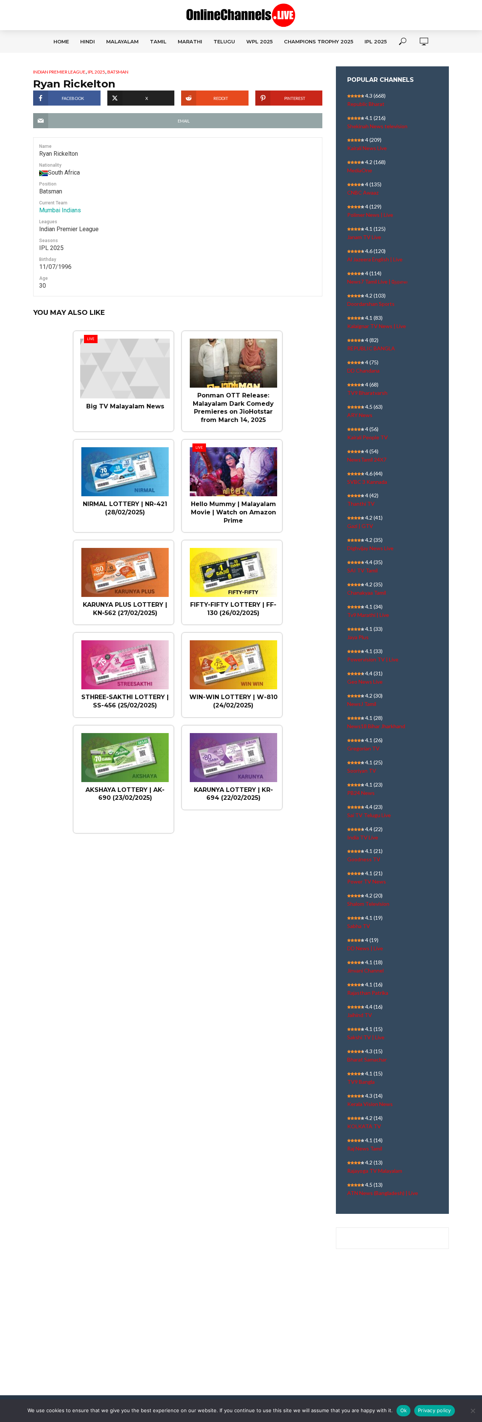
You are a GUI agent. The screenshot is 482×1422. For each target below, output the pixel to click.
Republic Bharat (365, 104)
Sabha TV (358, 926)
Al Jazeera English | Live (375, 259)
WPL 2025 (259, 41)
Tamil (158, 41)
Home (61, 41)
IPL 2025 (376, 41)
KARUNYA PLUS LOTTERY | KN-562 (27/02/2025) (125, 609)
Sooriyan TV (361, 770)
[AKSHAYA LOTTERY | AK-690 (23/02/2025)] (125, 754)
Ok (403, 1410)
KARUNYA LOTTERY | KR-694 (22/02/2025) (233, 794)
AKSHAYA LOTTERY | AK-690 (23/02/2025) (125, 794)
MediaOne (359, 170)
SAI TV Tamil (362, 570)
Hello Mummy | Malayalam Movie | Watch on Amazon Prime (233, 512)
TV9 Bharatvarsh (367, 393)
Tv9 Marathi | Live (368, 615)
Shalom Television (368, 903)
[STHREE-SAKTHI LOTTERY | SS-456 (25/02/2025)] (125, 661)
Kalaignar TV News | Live (376, 326)
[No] (472, 1410)
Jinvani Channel (365, 970)
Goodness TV (363, 859)
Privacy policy (434, 1410)
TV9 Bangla (361, 1081)
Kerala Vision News (370, 1104)
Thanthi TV (361, 503)
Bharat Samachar (367, 1059)
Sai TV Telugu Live (369, 815)
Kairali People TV (367, 437)
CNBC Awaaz (362, 192)
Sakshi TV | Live (365, 1037)
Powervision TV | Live (372, 659)
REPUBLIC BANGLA (371, 348)
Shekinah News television (377, 126)
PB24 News (361, 793)
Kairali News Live (367, 148)
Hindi (87, 41)
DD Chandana (363, 370)
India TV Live (362, 837)
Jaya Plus (358, 637)
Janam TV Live (364, 237)
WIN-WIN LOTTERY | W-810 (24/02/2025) (233, 701)
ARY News (359, 415)
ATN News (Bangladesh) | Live (382, 1193)
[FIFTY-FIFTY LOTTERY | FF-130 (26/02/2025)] (233, 568)
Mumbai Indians (60, 210)
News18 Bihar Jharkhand (376, 726)
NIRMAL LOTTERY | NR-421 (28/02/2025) (125, 508)
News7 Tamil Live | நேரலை (377, 281)
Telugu (224, 41)
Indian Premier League (59, 72)
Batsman (117, 72)
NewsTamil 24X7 (366, 459)
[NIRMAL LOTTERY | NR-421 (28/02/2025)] (125, 468)
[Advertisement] (241, 1329)
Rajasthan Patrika (367, 992)
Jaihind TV (359, 1015)
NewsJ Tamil (361, 704)
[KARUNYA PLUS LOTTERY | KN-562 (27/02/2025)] (125, 568)
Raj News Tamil (364, 1148)
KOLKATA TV (364, 1126)
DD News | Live (365, 948)
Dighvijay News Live (370, 548)
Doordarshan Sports (371, 304)
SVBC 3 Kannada (367, 482)
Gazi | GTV (360, 526)
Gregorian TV (363, 748)
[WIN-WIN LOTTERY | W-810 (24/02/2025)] (233, 661)
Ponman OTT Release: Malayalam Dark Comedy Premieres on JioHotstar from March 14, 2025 (233, 407)
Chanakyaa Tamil (366, 592)
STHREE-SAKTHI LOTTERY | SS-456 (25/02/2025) (125, 701)
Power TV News (366, 881)
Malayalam (122, 41)
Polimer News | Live (370, 215)
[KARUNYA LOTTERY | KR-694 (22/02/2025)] (233, 754)
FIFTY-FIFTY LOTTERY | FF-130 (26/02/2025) (233, 609)
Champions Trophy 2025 (318, 41)
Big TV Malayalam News (125, 406)
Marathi (190, 41)
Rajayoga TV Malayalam (374, 1170)
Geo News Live (365, 681)
